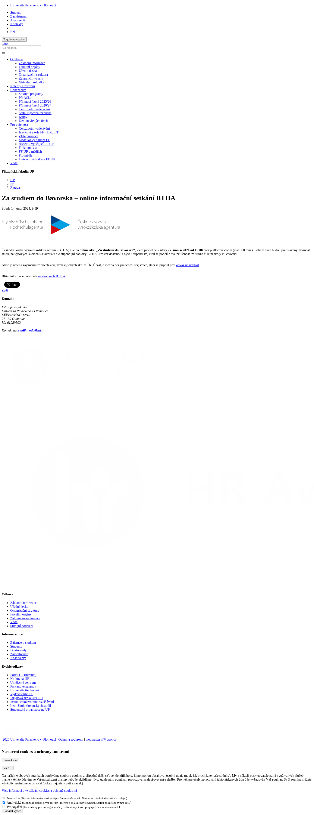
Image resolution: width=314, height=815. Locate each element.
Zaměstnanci (18, 16)
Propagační (14, 807)
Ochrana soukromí (70, 739)
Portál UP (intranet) (23, 675)
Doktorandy (18, 650)
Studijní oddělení (21, 626)
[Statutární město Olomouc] (11, 735)
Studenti (15, 12)
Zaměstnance (19, 654)
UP (12, 180)
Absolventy (18, 658)
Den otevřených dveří (33, 121)
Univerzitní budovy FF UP (37, 159)
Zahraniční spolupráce (25, 618)
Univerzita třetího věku (25, 690)
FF (12, 184)
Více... (7, 768)
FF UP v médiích (30, 151)
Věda (14, 163)
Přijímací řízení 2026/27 (35, 105)
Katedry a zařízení (22, 86)
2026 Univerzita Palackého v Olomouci (29, 739)
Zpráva (15, 187)
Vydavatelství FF (21, 694)
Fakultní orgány (29, 67)
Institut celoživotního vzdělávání (32, 702)
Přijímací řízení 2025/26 (35, 101)
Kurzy (23, 117)
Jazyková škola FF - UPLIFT (39, 132)
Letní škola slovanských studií (30, 705)
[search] (3, 53)
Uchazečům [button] (18, 90)
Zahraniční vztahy (31, 78)
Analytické (14, 802)
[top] (3, 744)
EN (12, 32)
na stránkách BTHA (51, 276)
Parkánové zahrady (23, 686)
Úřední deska (28, 70)
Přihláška (25, 97)
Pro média (25, 155)
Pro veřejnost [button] (19, 124)
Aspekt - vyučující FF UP (36, 144)
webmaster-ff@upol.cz (101, 739)
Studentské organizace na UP (30, 709)
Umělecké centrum (23, 682)
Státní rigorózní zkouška (35, 113)
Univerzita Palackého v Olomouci (33, 5)
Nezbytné (13, 798)
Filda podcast (28, 147)
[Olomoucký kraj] (16, 724)
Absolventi (17, 20)
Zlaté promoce (28, 136)
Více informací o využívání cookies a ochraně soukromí (39, 790)
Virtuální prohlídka (31, 82)
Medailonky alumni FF (34, 140)
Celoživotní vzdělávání (34, 109)
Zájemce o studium (23, 642)
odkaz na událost (187, 265)
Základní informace (32, 63)
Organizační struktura (33, 74)
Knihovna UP (19, 678)
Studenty (16, 646)
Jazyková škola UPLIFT (26, 698)
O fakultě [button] (16, 59)
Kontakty (16, 24)
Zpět (5, 290)
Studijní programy (31, 94)
